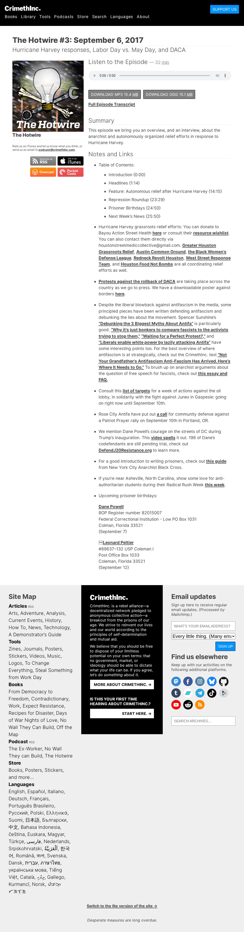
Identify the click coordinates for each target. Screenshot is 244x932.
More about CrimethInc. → (123, 684)
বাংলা (40, 856)
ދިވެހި (41, 877)
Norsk (38, 884)
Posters (53, 649)
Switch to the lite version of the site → (122, 905)
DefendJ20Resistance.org (125, 450)
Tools (45, 16)
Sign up (225, 646)
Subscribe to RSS (43, 161)
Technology (57, 627)
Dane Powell (111, 506)
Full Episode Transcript (111, 104)
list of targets (136, 390)
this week (214, 484)
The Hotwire (59, 756)
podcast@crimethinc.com (57, 149)
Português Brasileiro (31, 806)
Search (99, 16)
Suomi (16, 820)
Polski (37, 813)
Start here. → (137, 713)
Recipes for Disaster (31, 713)
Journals (32, 649)
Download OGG (169, 94)
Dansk (15, 863)
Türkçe (16, 841)
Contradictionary (49, 699)
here (157, 232)
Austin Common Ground (161, 251)
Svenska (56, 856)
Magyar (56, 834)
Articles (18, 606)
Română (25, 856)
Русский (18, 813)
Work (14, 706)
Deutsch (18, 798)
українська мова (27, 870)
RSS (31, 606)
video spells (163, 437)
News (34, 627)
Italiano (56, 791)
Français (39, 798)
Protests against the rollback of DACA (137, 281)
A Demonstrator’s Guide (35, 634)
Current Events (25, 620)
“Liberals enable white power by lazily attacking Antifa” (154, 342)
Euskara (36, 834)
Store (82, 16)
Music (54, 656)
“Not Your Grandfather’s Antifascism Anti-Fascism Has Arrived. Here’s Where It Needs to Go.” (164, 361)
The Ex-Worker (25, 749)
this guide (216, 461)
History (53, 620)
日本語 (32, 820)
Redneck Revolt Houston (158, 257)
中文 (13, 827)
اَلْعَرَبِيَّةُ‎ (51, 848)
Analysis (55, 613)
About (143, 16)
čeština (17, 834)
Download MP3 (114, 94)
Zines (15, 649)
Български (54, 820)
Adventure (32, 613)
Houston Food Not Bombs (147, 264)
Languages (121, 16)
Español (36, 791)
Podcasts (64, 16)
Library (28, 16)
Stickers (18, 656)
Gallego (55, 877)
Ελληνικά (56, 813)
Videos (37, 656)
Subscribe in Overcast (43, 172)
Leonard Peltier (118, 542)
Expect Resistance (43, 706)
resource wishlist (211, 232)
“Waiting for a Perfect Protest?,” (173, 336)
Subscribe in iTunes (70, 161)
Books (11, 16)
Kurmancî (19, 884)
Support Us (225, 9)
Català (27, 877)
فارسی (34, 841)
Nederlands (56, 841)
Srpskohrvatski (25, 848)
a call (162, 414)
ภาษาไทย (50, 863)
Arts (13, 613)
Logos (15, 663)
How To (17, 627)
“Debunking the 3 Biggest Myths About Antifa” (146, 323)
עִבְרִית (31, 863)
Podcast (18, 741)
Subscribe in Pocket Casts (70, 172)
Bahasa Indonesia (40, 827)
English (17, 791)
